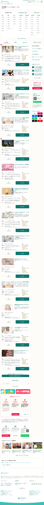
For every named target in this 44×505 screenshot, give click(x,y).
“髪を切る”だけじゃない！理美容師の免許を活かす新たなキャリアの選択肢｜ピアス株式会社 (16, 451)
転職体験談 (2, 485)
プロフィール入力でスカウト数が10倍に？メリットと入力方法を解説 (6, 451)
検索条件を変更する (15, 380)
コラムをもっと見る (37, 77)
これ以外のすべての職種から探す (6, 464)
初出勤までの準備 (36, 59)
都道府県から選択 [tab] (9, 12)
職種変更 (27, 0)
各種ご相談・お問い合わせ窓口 (36, 483)
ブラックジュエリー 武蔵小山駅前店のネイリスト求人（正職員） (21, 118)
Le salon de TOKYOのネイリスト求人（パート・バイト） (21, 213)
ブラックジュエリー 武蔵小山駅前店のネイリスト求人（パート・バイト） (21, 282)
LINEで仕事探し (24, 0)
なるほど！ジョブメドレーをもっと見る (22, 455)
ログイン (38, 1)
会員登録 (41, 1)
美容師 (4, 462)
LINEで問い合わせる (38, 101)
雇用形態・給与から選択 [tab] (23, 12)
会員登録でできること (26, 414)
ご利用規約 (6, 483)
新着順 (15, 42)
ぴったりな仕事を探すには (38, 48)
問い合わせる (15, 435)
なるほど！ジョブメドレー (9, 484)
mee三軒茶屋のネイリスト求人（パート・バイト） (21, 328)
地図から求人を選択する (15, 386)
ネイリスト (13, 462)
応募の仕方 (36, 51)
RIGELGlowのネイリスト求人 (20, 259)
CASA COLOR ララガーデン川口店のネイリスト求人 (21, 70)
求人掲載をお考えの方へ (33, 0)
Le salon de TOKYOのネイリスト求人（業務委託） (21, 236)
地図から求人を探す (38, 42)
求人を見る (22, 64)
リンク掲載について (24, 483)
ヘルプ (1, 484)
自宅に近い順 (25, 42)
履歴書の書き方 (36, 54)
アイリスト (18, 462)
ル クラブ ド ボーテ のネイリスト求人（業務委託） (21, 141)
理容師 (8, 462)
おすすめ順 (6, 42)
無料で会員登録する (15, 414)
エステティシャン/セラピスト (26, 462)
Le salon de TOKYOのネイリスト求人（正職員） (21, 94)
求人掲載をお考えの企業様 (18, 483)
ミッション (4, 484)
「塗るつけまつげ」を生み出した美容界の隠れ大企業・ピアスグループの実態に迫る (37, 451)
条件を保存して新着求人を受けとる (22, 38)
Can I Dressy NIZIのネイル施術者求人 (21, 165)
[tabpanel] (22, 25)
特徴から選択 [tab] (37, 12)
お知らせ (5, 485)
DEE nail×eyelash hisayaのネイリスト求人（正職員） (21, 47)
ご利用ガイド (29, 0)
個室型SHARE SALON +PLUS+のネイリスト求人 (21, 305)
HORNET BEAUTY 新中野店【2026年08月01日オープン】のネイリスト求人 (21, 190)
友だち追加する (25, 435)
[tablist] (22, 12)
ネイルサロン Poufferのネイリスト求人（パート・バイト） (21, 351)
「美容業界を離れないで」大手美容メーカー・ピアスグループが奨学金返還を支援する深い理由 (27, 451)
